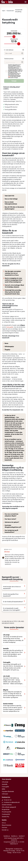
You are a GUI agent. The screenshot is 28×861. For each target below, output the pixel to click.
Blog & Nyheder (6, 825)
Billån (3, 789)
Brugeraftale (5, 809)
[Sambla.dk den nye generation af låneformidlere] (7, 2)
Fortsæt (14, 81)
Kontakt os (5, 830)
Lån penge (5, 782)
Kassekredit (10, 10)
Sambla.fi (21, 836)
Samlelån (4, 784)
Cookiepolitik (6, 814)
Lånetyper (5, 794)
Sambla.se (7, 836)
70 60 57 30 (7, 800)
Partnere (4, 827)
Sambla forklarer (7, 804)
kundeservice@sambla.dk (12, 802)
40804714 (14, 840)
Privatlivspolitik (6, 812)
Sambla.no (14, 836)
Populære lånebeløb (8, 791)
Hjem (3, 10)
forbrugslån (9, 327)
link (9, 76)
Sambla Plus (5, 816)
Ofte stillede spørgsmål (9, 807)
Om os (4, 823)
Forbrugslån (5, 786)
